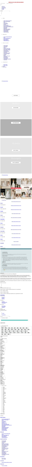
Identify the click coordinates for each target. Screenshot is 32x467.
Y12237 (1, 207)
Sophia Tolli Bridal (4, 430)
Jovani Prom (3, 447)
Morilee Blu (3, 426)
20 (12, 329)
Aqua (3, 391)
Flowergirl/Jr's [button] (2, 456)
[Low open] (2, 353)
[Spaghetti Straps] (2, 382)
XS (22, 332)
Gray (3, 410)
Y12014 (1, 211)
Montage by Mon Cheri (5, 451)
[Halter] (2, 370)
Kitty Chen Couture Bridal (5, 424)
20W (18, 331)
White (3, 412)
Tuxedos (3, 313)
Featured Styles (4, 200)
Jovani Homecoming (4, 446)
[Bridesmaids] (3, 340)
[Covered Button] (2, 351)
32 (3, 331)
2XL (9, 334)
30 (29, 329)
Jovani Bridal (4, 421)
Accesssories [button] (2, 460)
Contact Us (3, 297)
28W (7, 332)
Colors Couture (4, 440)
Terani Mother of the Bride (5, 454)
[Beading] (2, 359)
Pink (3, 399)
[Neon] (1, 356)
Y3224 (1, 246)
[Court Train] (2, 368)
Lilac (3, 397)
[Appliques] (2, 358)
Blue (3, 394)
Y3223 (1, 239)
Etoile (3, 420)
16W (10, 331)
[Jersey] (1, 364)
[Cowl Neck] (2, 369)
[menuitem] (17, 6)
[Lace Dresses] (2, 345)
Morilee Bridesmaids (4, 437)
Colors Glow (3, 442)
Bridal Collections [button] (2, 417)
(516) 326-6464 (2, 3)
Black (3, 409)
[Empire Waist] (2, 374)
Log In (3, 9)
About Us (3, 301)
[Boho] (2, 344)
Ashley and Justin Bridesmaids (6, 433)
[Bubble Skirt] (3, 347)
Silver (3, 411)
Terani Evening (4, 453)
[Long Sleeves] (2, 378)
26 (22, 329)
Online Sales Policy (4, 302)
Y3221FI (1, 227)
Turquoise (4, 392)
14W (6, 331)
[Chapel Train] (2, 367)
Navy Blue (4, 395)
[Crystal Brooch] (2, 360)
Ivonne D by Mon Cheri (5, 443)
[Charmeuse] (1, 362)
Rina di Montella (4, 452)
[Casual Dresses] (3, 341)
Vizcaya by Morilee (4, 465)
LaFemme (3, 449)
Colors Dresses (4, 441)
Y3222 (1, 235)
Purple (4, 396)
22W (22, 331)
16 (6, 329)
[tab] (16, 417)
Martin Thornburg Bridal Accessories (7, 462)
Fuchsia (4, 401)
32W (15, 332)
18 (9, 329)
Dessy (3, 434)
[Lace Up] (2, 352)
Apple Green (4, 388)
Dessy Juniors (4, 458)
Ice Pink (4, 398)
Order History (4, 306)
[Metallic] (1, 355)
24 (19, 329)
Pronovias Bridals (4, 428)
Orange (4, 404)
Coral (3, 405)
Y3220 (1, 215)
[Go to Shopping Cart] (0, 4)
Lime (3, 390)
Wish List (3, 6)
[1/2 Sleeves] (2, 377)
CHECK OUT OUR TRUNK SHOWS (16, 2)
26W (3, 332)
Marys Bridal (3, 425)
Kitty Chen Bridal (4, 423)
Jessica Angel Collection (5, 445)
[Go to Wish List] (1, 4)
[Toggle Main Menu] (0, 15)
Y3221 (1, 223)
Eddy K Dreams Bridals (5, 419)
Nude (3, 407)
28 (25, 329)
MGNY (3, 450)
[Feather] (1, 363)
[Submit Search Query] (9, 316)
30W (11, 332)
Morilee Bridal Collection (5, 427)
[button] (3, 18)
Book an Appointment (9, 3)
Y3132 (1, 203)
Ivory (3, 406)
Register (3, 8)
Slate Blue (4, 393)
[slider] (28, 320)
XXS (19, 332)
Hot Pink (4, 400)
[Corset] (3, 349)
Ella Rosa (3, 422)
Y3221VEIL (2, 231)
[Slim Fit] (2, 375)
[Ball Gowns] (2, 343)
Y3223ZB (2, 243)
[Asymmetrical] (2, 366)
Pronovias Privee (4, 429)
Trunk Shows (4, 314)
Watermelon (4, 402)
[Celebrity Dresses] (3, 348)
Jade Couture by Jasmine (5, 444)
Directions (3, 298)
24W (26, 331)
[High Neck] (2, 371)
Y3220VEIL (2, 219)
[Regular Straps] (2, 381)
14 (3, 329)
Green (3, 389)
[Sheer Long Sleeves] (2, 379)
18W (14, 331)
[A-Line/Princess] (2, 373)
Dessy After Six (4, 436)
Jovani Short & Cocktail (5, 448)
